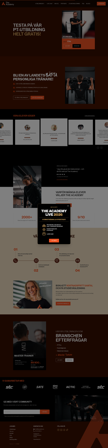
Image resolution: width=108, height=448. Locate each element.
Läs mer (54, 240)
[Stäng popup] (68, 205)
